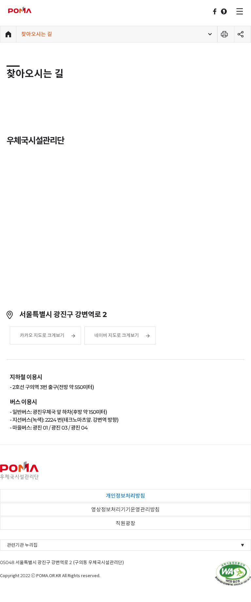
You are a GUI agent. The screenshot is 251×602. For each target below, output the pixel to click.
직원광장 (125, 523)
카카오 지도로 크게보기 (42, 335)
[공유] (242, 34)
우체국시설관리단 (28, 10)
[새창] (233, 573)
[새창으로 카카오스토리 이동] (223, 11)
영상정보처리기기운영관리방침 (125, 509)
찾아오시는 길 (36, 34)
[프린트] (226, 34)
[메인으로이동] (8, 34)
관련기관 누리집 (125, 545)
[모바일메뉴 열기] (239, 10)
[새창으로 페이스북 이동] (214, 11)
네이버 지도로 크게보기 (116, 335)
